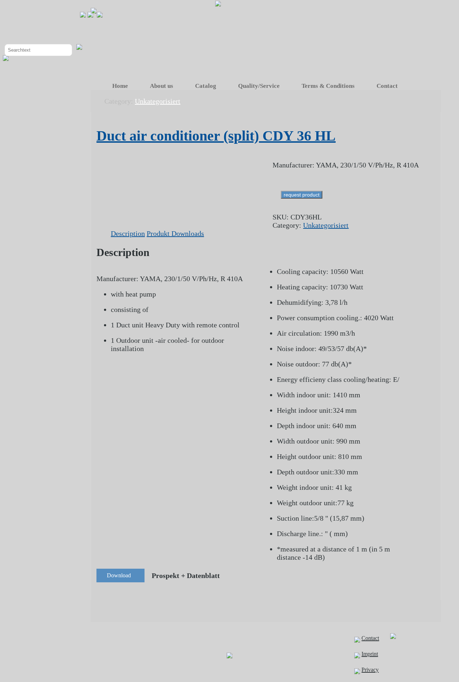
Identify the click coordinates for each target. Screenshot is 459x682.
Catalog (205, 85)
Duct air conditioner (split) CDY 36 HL (216, 136)
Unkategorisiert (326, 225)
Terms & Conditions (328, 85)
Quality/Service (259, 85)
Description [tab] (128, 233)
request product (302, 195)
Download (119, 575)
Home (120, 85)
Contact (387, 85)
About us (161, 85)
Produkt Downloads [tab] (175, 233)
